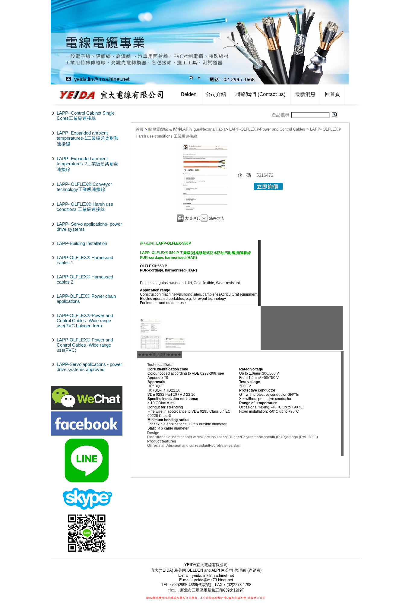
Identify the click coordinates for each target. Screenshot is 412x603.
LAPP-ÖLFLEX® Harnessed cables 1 (85, 260)
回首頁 (332, 94)
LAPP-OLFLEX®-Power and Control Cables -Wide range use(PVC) (85, 345)
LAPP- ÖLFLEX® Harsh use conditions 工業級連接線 (85, 207)
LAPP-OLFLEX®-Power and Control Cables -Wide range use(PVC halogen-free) (85, 320)
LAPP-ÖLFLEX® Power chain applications (86, 299)
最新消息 (305, 94)
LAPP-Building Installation (82, 243)
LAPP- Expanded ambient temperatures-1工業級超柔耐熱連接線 (88, 138)
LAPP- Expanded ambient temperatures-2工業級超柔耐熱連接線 (88, 164)
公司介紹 (216, 94)
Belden (188, 94)
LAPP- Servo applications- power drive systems (89, 226)
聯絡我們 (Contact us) (261, 94)
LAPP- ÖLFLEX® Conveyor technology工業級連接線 (84, 187)
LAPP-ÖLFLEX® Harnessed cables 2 (85, 279)
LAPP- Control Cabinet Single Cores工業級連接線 (86, 115)
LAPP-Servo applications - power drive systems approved (89, 367)
